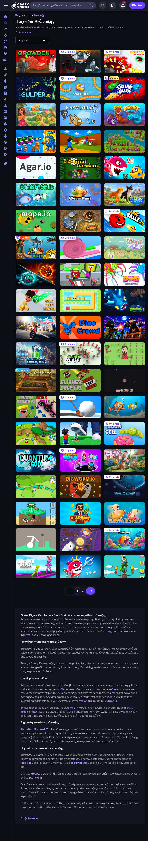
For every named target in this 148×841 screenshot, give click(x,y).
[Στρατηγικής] (5, 148)
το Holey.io (34, 774)
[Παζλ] (5, 124)
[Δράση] (5, 99)
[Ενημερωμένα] (5, 41)
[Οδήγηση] (5, 118)
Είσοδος (137, 5)
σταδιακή (63, 741)
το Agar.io (72, 663)
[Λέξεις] (5, 112)
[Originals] (5, 47)
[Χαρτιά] (5, 154)
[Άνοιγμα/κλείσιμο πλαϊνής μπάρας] (5, 5)
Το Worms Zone (72, 689)
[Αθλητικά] (5, 87)
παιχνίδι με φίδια (105, 689)
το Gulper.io (109, 701)
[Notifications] (122, 5)
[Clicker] (5, 75)
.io (29, 15)
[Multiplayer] (5, 53)
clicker (90, 733)
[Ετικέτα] (5, 164)
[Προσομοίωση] (5, 136)
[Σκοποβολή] (5, 142)
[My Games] (112, 5)
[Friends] (102, 5)
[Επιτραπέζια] (5, 105)
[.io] (5, 81)
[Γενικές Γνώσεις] (5, 93)
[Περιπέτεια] (5, 130)
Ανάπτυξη (39, 15)
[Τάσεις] (5, 35)
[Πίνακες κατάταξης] (5, 60)
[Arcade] (5, 69)
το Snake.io (88, 701)
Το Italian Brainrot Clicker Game (42, 729)
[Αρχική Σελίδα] (5, 17)
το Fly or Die (79, 763)
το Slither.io (78, 708)
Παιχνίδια (20, 15)
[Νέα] (5, 29)
